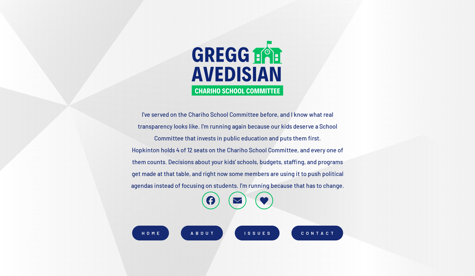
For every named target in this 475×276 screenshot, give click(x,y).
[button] (211, 200)
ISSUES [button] (258, 233)
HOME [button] (152, 233)
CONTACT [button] (318, 233)
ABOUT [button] (202, 233)
